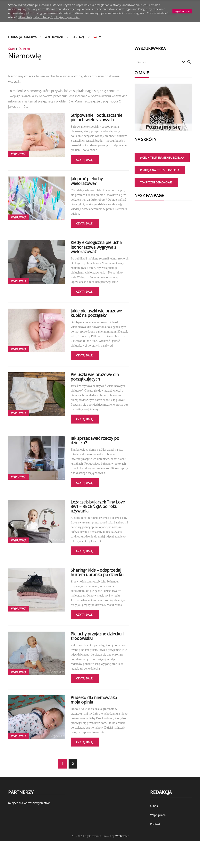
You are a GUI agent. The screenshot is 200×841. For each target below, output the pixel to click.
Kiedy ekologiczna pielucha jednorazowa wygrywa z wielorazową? (96, 247)
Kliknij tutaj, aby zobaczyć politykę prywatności (48, 17)
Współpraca (158, 815)
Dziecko (24, 49)
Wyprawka (18, 153)
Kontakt (155, 824)
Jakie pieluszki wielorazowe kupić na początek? (96, 313)
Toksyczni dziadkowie (156, 182)
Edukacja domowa (22, 37)
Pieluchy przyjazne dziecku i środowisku (97, 636)
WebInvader (122, 836)
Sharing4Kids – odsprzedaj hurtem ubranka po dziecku (97, 572)
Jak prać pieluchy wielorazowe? (87, 181)
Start (11, 49)
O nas (154, 806)
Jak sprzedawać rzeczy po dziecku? (95, 440)
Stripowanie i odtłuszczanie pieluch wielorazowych (96, 117)
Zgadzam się (182, 11)
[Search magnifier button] (189, 62)
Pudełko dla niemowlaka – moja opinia (95, 700)
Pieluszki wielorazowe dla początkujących (95, 377)
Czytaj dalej (84, 159)
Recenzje (78, 37)
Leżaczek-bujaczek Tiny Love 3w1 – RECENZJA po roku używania (98, 506)
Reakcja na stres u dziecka (159, 170)
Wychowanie (54, 37)
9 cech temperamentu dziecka (162, 157)
